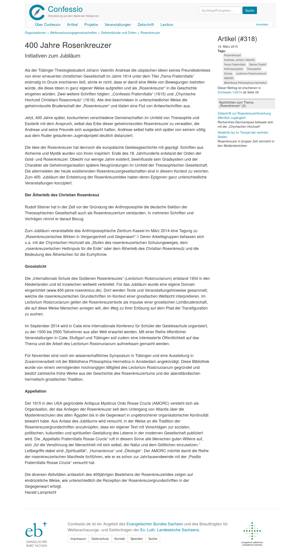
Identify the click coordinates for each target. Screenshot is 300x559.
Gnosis (228, 73)
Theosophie (254, 69)
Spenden (136, 538)
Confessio (65, 8)
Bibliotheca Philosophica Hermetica (245, 82)
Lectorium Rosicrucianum (251, 73)
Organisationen (35, 32)
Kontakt (119, 538)
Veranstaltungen (118, 24)
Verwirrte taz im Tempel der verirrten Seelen (243, 134)
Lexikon (167, 24)
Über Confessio (47, 24)
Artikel (72, 24)
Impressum (78, 538)
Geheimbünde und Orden (119, 32)
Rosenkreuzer (150, 32)
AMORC (229, 78)
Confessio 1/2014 (230, 92)
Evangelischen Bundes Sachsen (155, 523)
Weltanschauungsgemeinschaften (73, 32)
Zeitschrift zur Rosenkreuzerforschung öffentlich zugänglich (244, 115)
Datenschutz (100, 538)
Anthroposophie (233, 69)
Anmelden (262, 24)
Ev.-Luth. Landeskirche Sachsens (169, 529)
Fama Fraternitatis (235, 64)
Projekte (91, 24)
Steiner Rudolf (257, 64)
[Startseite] (38, 12)
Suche (152, 538)
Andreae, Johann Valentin (239, 60)
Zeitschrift (145, 24)
